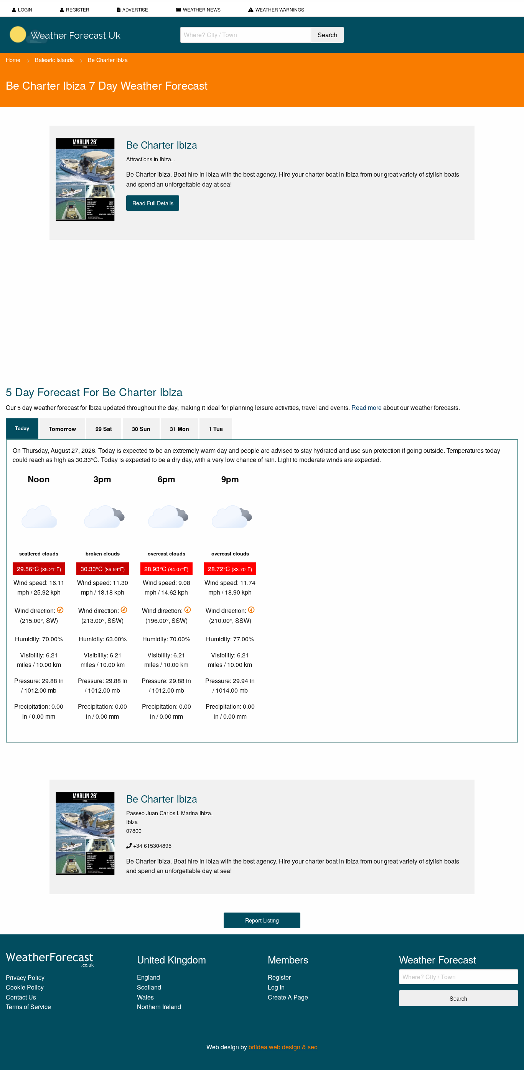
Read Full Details (152, 203)
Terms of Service (28, 1006)
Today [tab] (22, 428)
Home (13, 60)
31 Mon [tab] (179, 429)
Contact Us (21, 997)
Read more (366, 407)
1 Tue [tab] (216, 429)
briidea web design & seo (283, 1046)
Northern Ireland (159, 1006)
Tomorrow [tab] (62, 429)
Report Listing (262, 920)
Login (25, 9)
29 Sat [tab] (104, 429)
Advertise (135, 9)
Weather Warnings (279, 9)
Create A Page (288, 997)
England (148, 977)
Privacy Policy (25, 977)
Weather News (202, 9)
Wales (145, 997)
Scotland (149, 987)
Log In (276, 987)
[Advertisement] (236, 311)
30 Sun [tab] (141, 429)
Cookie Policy (25, 987)
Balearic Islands (54, 60)
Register (77, 9)
